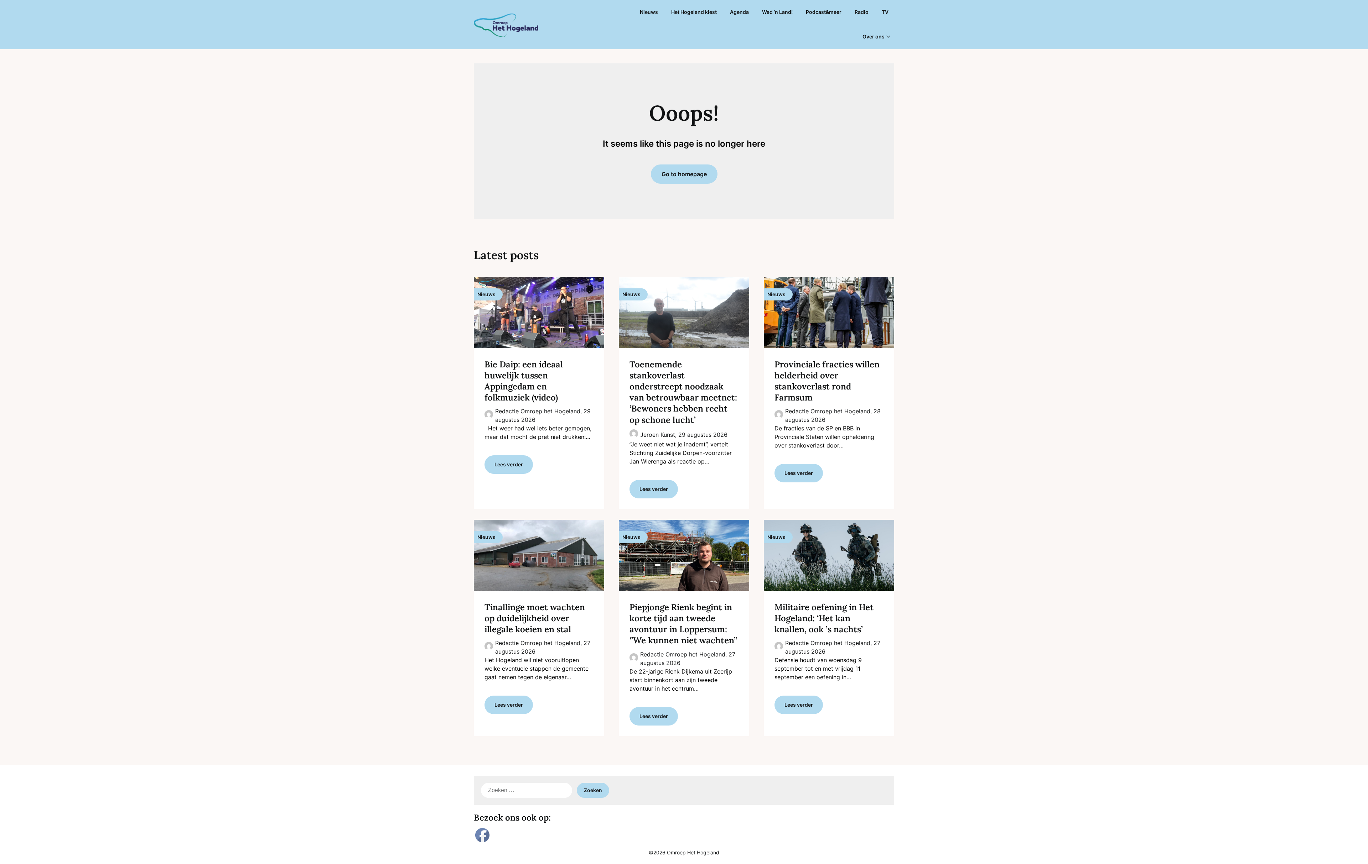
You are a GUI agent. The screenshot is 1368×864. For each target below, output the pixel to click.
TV (885, 12)
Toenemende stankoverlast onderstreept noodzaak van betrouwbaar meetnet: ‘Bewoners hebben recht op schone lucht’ (683, 392)
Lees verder (508, 464)
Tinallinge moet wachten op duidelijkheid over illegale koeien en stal (534, 618)
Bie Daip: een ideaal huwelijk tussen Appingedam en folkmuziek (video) (523, 381)
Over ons (873, 36)
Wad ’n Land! (777, 12)
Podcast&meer (823, 12)
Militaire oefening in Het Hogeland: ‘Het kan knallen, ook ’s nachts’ (824, 618)
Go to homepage (684, 174)
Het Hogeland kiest (694, 12)
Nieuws (649, 12)
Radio (862, 12)
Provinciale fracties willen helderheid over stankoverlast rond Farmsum (827, 381)
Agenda (739, 12)
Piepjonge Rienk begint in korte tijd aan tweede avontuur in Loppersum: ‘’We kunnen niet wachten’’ (683, 624)
